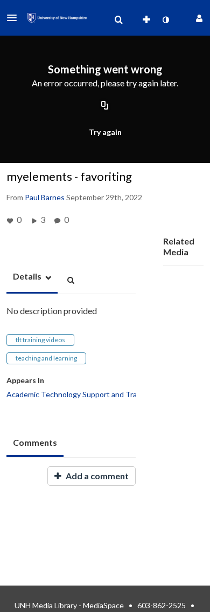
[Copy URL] (105, 106)
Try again (105, 132)
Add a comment (96, 476)
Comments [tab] (35, 442)
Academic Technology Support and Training (79, 394)
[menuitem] (118, 20)
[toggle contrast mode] (165, 20)
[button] (15, 17)
